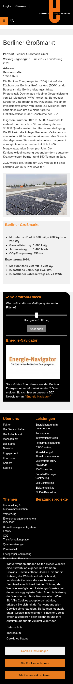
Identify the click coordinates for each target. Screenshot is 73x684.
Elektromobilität (44, 487)
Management (10, 438)
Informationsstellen (46, 437)
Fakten (7, 424)
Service (7, 467)
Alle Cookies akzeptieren (34, 675)
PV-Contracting (44, 469)
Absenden (36, 328)
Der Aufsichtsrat (12, 434)
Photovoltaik (10, 549)
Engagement (10, 453)
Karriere (7, 462)
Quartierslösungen (13, 544)
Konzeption (42, 433)
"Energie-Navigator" (38, 396)
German (20, 6)
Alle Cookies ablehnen (34, 663)
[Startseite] (55, 11)
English (7, 6)
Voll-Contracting (44, 482)
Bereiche (8, 448)
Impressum (13, 632)
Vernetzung (9, 513)
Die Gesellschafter (14, 429)
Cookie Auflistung (17, 638)
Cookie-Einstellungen (34, 650)
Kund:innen (9, 458)
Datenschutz (14, 627)
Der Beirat (9, 443)
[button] (36, 194)
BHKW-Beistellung (46, 492)
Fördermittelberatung (47, 442)
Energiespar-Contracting (17, 553)
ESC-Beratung (43, 447)
